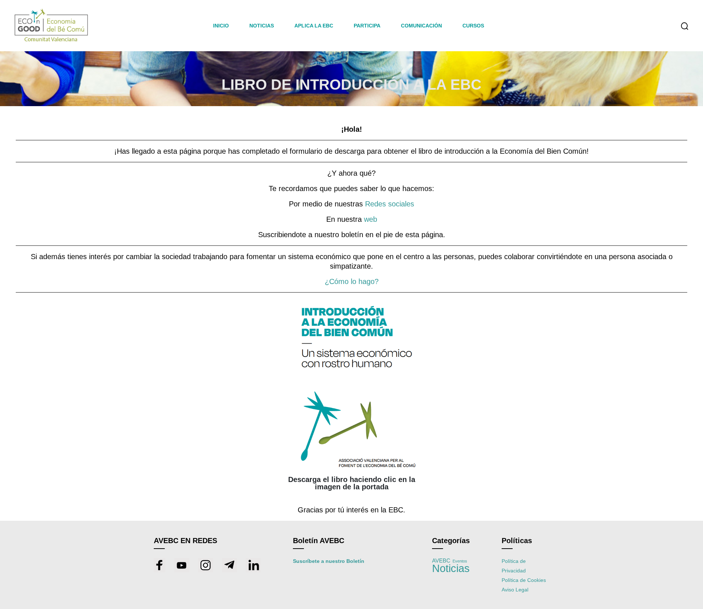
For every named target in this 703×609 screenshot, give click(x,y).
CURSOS (473, 26)
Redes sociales (389, 204)
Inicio (221, 26)
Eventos (460, 561)
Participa (367, 26)
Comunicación (421, 26)
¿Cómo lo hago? (352, 281)
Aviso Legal (515, 590)
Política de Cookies (524, 580)
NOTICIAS (261, 26)
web (370, 219)
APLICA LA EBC (313, 26)
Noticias (451, 568)
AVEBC (441, 561)
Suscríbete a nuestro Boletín (328, 561)
